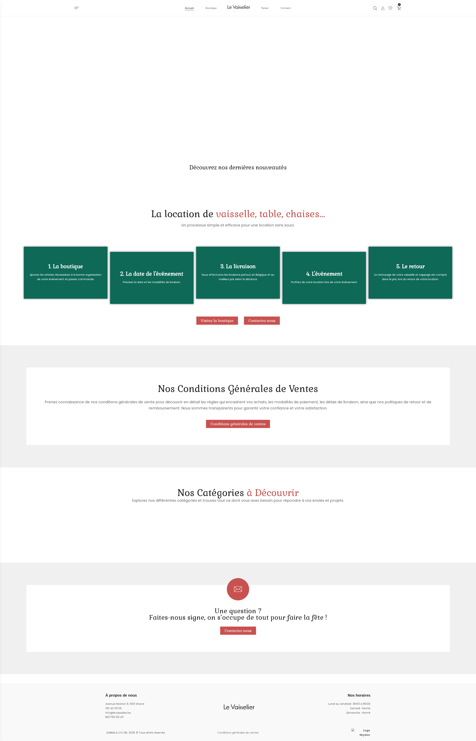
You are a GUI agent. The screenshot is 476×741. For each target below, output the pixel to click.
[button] (399, 8)
